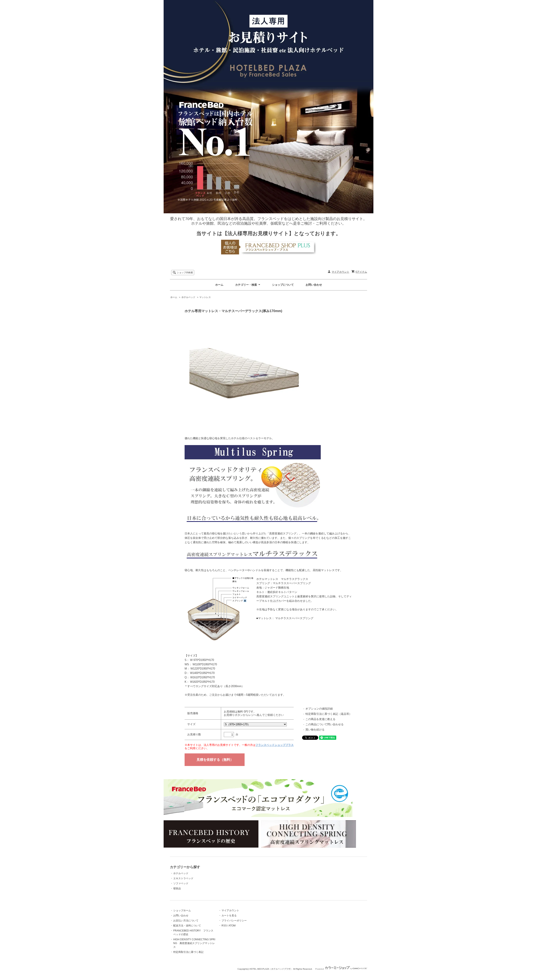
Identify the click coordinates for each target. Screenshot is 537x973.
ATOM (232, 925)
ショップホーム (182, 910)
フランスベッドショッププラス (274, 744)
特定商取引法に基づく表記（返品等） (328, 713)
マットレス (205, 297)
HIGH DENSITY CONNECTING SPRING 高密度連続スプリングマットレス (194, 943)
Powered (320, 969)
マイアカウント (340, 271)
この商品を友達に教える (320, 719)
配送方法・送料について (187, 925)
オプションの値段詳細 (319, 708)
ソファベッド (180, 883)
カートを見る (229, 915)
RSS (224, 925)
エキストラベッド (183, 878)
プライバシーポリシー (234, 920)
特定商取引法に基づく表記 (188, 952)
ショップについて (283, 284)
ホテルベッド (188, 297)
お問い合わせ (314, 284)
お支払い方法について (185, 920)
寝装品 (177, 888)
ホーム (219, 284)
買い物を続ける (315, 729)
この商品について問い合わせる (324, 724)
